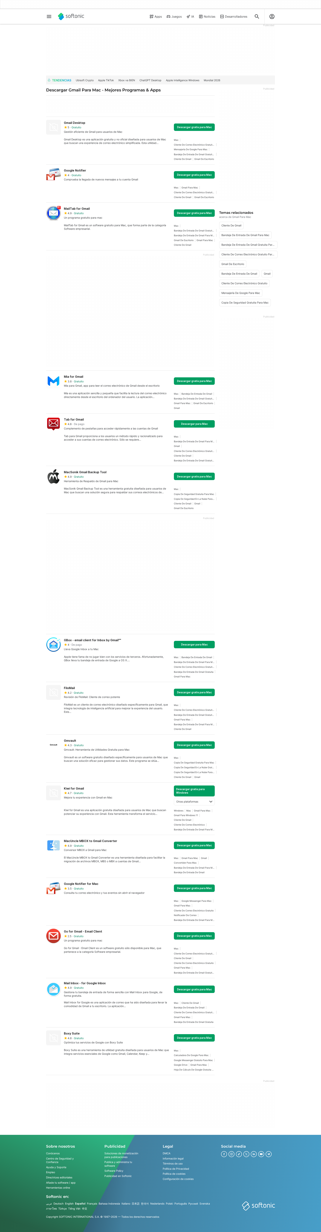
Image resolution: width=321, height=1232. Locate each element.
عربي (49, 1203)
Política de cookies (174, 1173)
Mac (176, 140)
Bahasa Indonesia (109, 1203)
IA (192, 16)
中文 (84, 1208)
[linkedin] (254, 1154)
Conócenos (53, 1153)
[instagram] (231, 1154)
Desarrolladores (236, 16)
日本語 (136, 1203)
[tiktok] (239, 1154)
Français (92, 1203)
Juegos (176, 16)
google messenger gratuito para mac (193, 1060)
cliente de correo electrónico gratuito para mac (194, 144)
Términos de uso (173, 1163)
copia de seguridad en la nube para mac (194, 499)
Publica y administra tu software (118, 1164)
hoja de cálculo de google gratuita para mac (194, 1069)
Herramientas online (58, 1187)
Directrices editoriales (59, 1177)
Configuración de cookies (178, 1178)
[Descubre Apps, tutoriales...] (256, 16)
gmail (177, 408)
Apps (158, 16)
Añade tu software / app (61, 1182)
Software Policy (113, 1170)
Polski (169, 1203)
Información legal (173, 1158)
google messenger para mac (196, 901)
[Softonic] (71, 16)
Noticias (209, 16)
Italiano (125, 1203)
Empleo (50, 1172)
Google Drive (180, 1064)
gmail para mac (189, 187)
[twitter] (246, 1154)
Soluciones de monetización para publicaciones (121, 1155)
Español (80, 1203)
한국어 (145, 1203)
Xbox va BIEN (126, 80)
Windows (178, 810)
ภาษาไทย (51, 1208)
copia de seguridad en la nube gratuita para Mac (194, 767)
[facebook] (224, 1154)
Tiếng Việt (74, 1208)
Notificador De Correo (185, 915)
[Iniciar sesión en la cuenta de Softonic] (272, 16)
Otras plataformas (187, 801)
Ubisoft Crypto (85, 80)
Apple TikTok (106, 80)
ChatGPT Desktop (150, 80)
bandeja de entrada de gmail (196, 393)
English (69, 1203)
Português (180, 1203)
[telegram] (269, 1154)
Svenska (205, 1203)
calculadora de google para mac (191, 1055)
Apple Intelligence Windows (182, 80)
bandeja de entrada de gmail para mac (194, 235)
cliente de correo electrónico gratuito (194, 910)
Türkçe (62, 1208)
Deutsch (59, 1203)
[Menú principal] (49, 16)
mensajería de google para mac (190, 149)
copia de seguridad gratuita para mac (194, 494)
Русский (193, 1203)
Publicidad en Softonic (118, 1175)
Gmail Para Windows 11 (186, 815)
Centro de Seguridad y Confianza (60, 1160)
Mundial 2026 (212, 80)
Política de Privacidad (176, 1168)
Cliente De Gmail (182, 159)
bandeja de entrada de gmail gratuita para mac (194, 154)
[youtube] (261, 1154)
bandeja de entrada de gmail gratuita (193, 672)
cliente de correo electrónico (189, 824)
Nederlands (157, 1203)
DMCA (166, 1153)
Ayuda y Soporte (56, 1167)
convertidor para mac (185, 862)
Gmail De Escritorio (204, 159)
